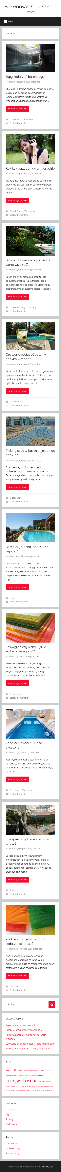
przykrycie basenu (38, 1086)
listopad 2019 (12, 1153)
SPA (51, 1086)
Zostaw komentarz (19, 123)
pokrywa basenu (21, 1080)
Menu (11, 21)
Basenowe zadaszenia (30, 6)
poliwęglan (42, 1081)
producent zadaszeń (23, 1086)
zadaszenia (38, 1090)
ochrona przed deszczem (27, 1075)
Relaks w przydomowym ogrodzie (30, 168)
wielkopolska (20, 1090)
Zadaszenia (27, 119)
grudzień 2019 (13, 1148)
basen (11, 1069)
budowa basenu (39, 1070)
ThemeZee (47, 1166)
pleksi (42, 1075)
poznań (13, 1086)
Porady (20, 211)
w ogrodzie (30, 1090)
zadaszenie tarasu (49, 1090)
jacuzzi (14, 1075)
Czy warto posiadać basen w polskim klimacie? (30, 1043)
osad (38, 1075)
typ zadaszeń (10, 1090)
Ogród (13, 211)
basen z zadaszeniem (25, 1070)
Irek (38, 82)
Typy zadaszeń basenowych (26, 77)
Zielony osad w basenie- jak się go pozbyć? (28, 1048)
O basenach (15, 119)
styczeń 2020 (12, 1143)
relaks (47, 1086)
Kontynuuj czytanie (17, 108)
